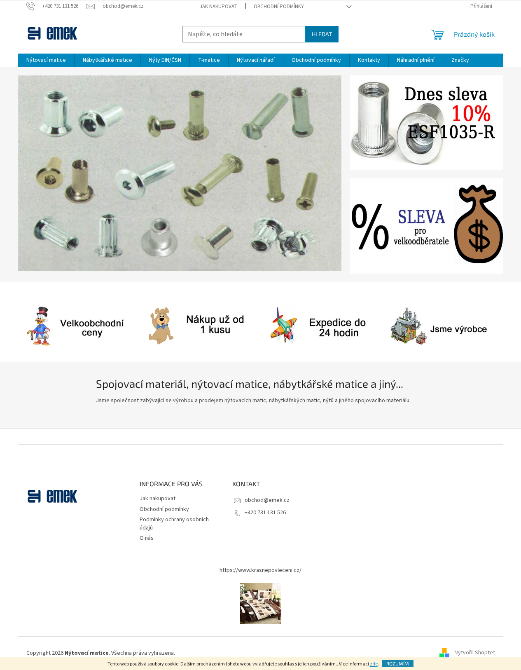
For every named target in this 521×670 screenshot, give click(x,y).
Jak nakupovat (218, 6)
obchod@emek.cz (267, 500)
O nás (147, 538)
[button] (42, 173)
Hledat (322, 33)
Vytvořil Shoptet (475, 653)
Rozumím (397, 663)
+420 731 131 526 (265, 512)
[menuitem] (46, 60)
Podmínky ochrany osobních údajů (174, 523)
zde (374, 664)
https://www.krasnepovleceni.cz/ (260, 570)
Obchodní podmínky (279, 6)
